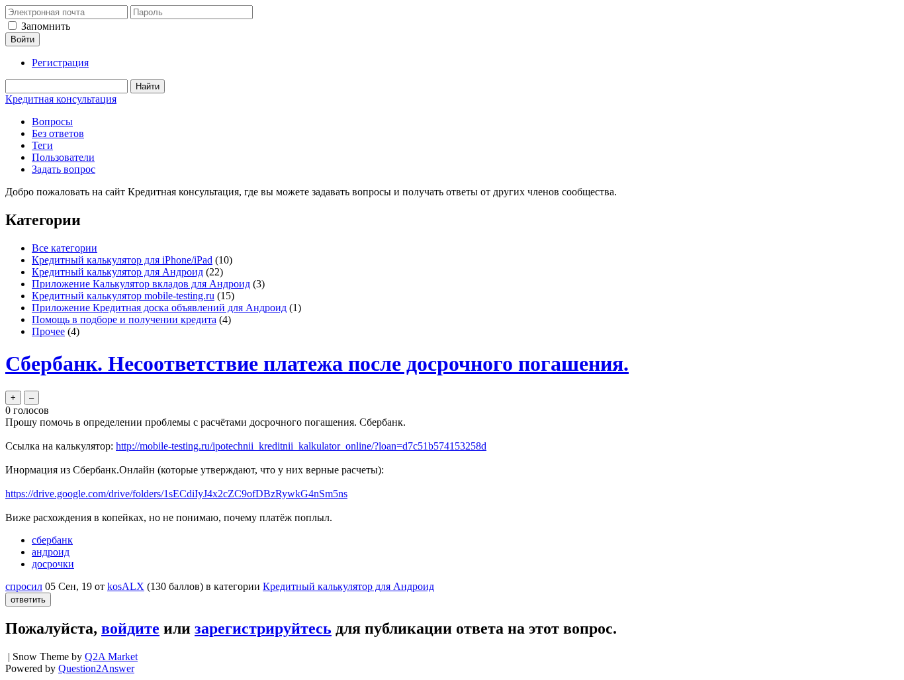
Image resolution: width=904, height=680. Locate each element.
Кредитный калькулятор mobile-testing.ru (123, 295)
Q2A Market (111, 656)
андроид (50, 552)
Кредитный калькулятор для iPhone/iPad (122, 260)
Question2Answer (96, 668)
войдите (130, 628)
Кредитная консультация (60, 99)
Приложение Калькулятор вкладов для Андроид (141, 283)
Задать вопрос (63, 169)
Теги (42, 145)
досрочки (53, 563)
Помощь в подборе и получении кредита (124, 319)
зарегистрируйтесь (263, 628)
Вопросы (52, 121)
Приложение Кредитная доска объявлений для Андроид (159, 307)
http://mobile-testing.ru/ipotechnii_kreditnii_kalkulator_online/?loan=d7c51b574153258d (301, 446)
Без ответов (58, 133)
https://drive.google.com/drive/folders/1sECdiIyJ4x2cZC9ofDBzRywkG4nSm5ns (176, 493)
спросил (23, 586)
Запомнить (45, 26)
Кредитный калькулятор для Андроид (117, 271)
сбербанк (52, 540)
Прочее (48, 331)
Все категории (64, 248)
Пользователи (63, 157)
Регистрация (60, 62)
